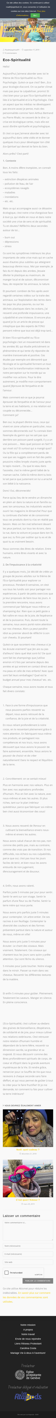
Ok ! (35, 15)
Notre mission (28, 1325)
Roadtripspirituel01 (12, 50)
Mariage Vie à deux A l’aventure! (28, 1353)
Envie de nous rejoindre (28, 1339)
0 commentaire (11, 53)
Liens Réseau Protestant (28, 1343)
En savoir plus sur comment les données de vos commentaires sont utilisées (26, 1297)
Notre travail (28, 1334)
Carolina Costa (28, 1348)
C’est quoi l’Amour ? (28, 1200)
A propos (28, 1329)
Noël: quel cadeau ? (28, 1150)
